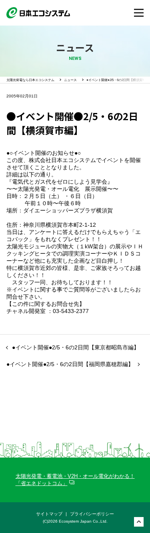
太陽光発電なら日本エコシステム (30, 80)
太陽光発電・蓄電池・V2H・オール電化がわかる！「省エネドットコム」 (75, 479)
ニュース (70, 80)
